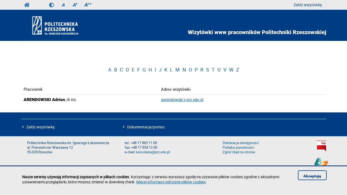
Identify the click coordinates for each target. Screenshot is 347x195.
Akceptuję (312, 176)
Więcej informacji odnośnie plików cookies (171, 181)
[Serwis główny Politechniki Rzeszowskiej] (27, 5)
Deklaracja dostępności (241, 143)
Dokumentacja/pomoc (146, 126)
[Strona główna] (70, 25)
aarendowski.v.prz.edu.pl (182, 99)
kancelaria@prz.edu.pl (153, 152)
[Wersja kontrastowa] (53, 5)
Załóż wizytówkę (308, 4)
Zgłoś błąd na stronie (239, 152)
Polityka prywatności (238, 147)
